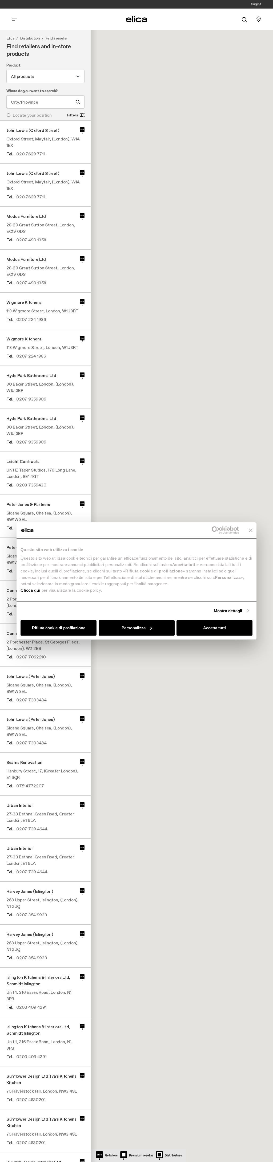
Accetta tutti (214, 627)
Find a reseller (57, 38)
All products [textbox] (22, 76)
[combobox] (45, 76)
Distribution (30, 38)
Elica (10, 38)
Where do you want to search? (32, 91)
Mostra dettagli (228, 611)
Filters (72, 115)
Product (13, 65)
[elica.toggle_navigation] (14, 19)
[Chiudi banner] (250, 530)
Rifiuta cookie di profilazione (58, 627)
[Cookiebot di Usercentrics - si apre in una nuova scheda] (215, 530)
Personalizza (134, 627)
